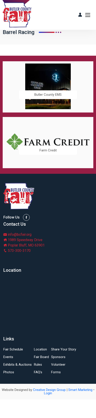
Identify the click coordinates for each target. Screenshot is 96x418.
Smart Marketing (80, 390)
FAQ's (38, 372)
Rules (38, 364)
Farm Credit (48, 150)
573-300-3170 (19, 250)
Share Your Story (63, 349)
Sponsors (58, 357)
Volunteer (58, 364)
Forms (56, 372)
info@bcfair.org (19, 234)
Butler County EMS (48, 94)
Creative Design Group (49, 390)
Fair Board (41, 357)
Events (8, 357)
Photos (8, 372)
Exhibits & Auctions (17, 364)
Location (40, 349)
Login (48, 393)
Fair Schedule (13, 349)
